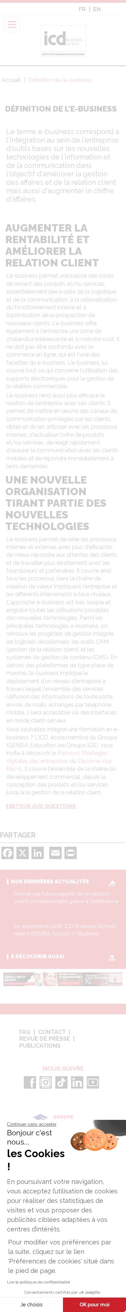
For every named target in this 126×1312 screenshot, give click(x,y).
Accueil (11, 80)
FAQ (24, 1032)
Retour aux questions (42, 806)
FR (82, 9)
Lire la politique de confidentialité (38, 1282)
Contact (52, 1032)
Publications (40, 1046)
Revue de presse (44, 1039)
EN (97, 9)
